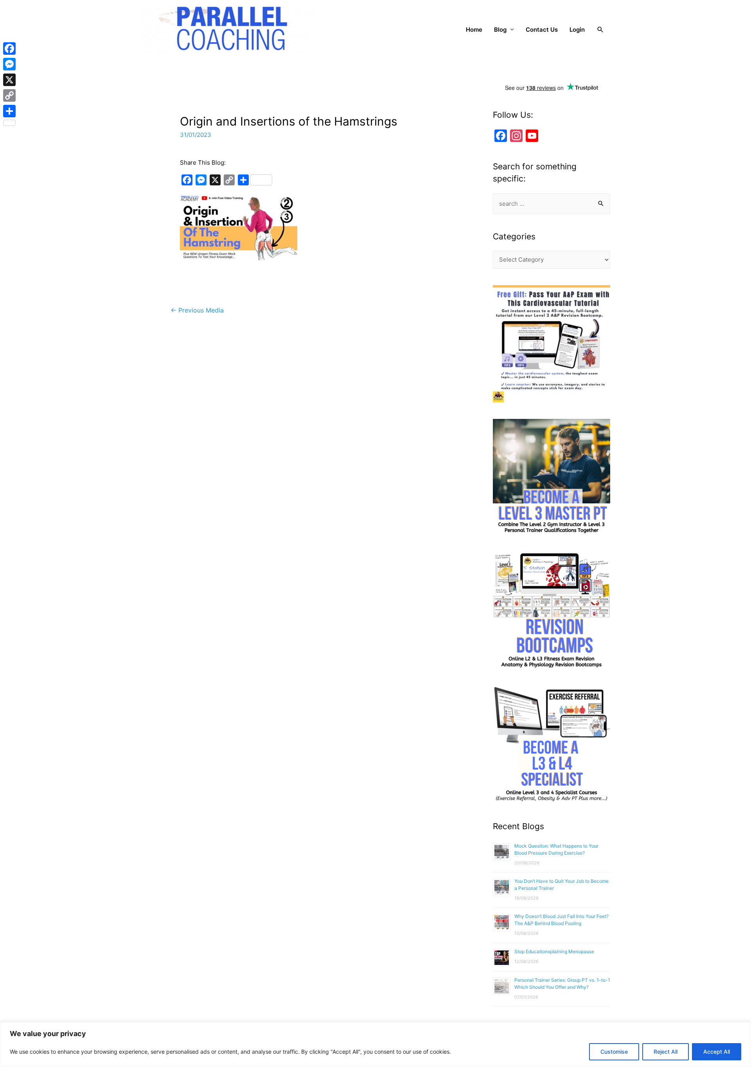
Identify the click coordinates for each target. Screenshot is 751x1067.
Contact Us (542, 29)
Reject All (665, 1051)
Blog (500, 29)
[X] (9, 80)
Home (474, 29)
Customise (614, 1051)
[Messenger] (9, 64)
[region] (375, 1044)
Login (577, 29)
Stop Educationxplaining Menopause (554, 951)
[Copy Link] (9, 95)
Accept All (716, 1051)
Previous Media (197, 310)
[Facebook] (9, 48)
